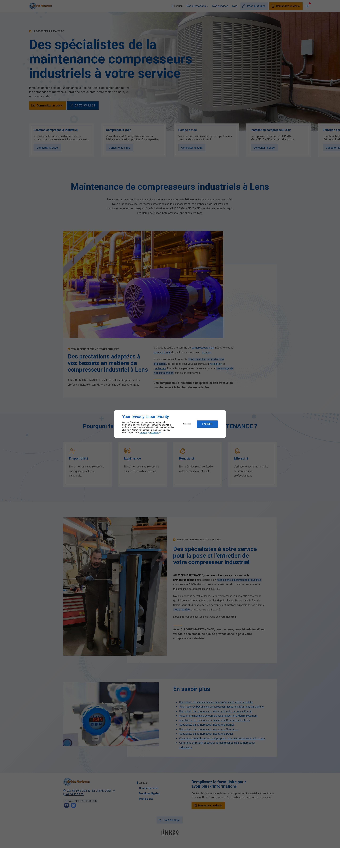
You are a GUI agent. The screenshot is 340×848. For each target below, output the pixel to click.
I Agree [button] (207, 424)
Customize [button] (187, 424)
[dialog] (170, 424)
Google (143, 432)
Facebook (154, 432)
